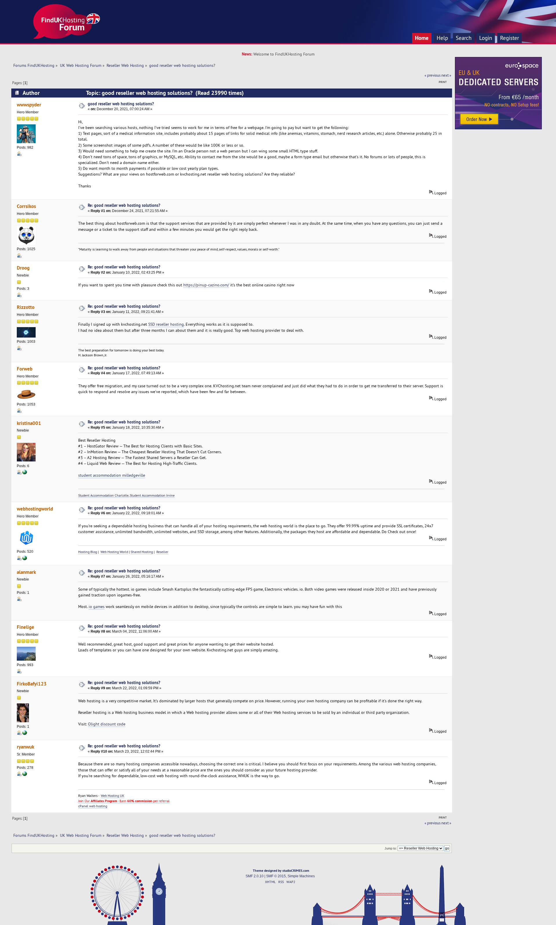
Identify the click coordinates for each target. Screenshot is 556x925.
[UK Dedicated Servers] (498, 127)
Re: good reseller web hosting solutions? (124, 205)
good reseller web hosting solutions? (121, 103)
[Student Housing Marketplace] (24, 473)
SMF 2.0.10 (255, 876)
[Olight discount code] (24, 734)
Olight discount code (106, 724)
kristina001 (29, 423)
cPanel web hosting (92, 806)
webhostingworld (35, 508)
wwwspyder (29, 104)
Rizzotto (25, 307)
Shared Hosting (142, 552)
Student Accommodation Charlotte (103, 495)
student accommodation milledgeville (111, 475)
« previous (432, 75)
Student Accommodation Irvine (152, 495)
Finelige (25, 627)
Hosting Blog (87, 552)
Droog (23, 267)
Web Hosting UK (112, 795)
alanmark (26, 572)
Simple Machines (301, 876)
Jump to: (391, 848)
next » (446, 75)
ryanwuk (25, 746)
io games (97, 606)
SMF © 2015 (276, 876)
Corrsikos (26, 206)
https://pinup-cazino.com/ (206, 285)
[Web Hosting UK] (24, 775)
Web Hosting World (114, 552)
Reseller (162, 552)
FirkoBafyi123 (32, 683)
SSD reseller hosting (166, 324)
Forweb (24, 368)
